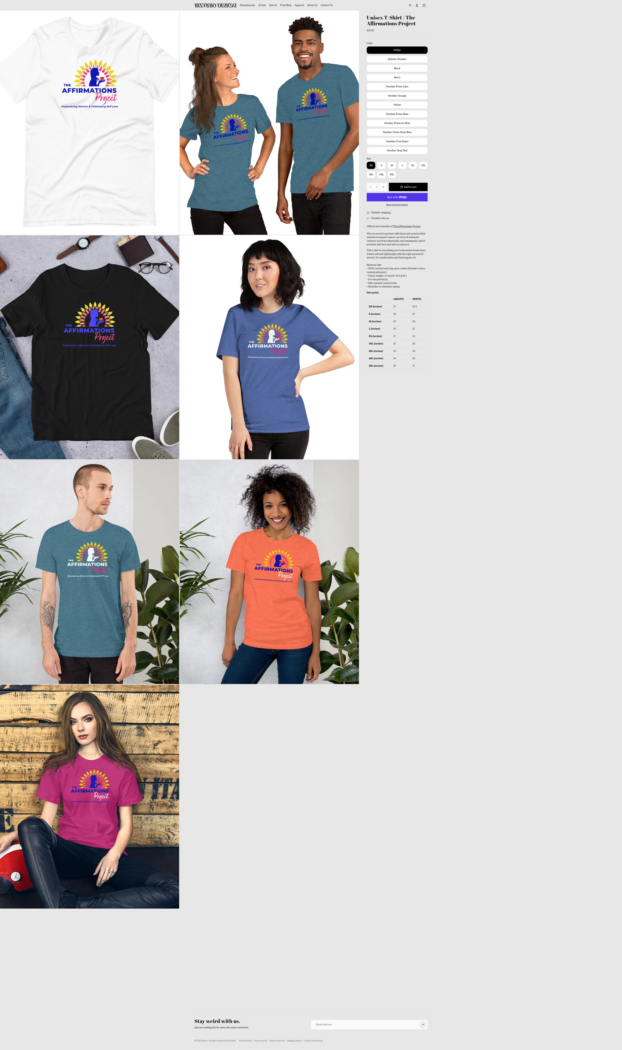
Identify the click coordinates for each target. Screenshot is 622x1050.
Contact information (313, 1040)
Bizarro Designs (209, 1040)
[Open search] (410, 5)
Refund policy (245, 1040)
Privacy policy (261, 1040)
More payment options (397, 205)
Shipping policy (294, 1040)
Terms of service (277, 1040)
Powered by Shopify (226, 1040)
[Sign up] (423, 1024)
